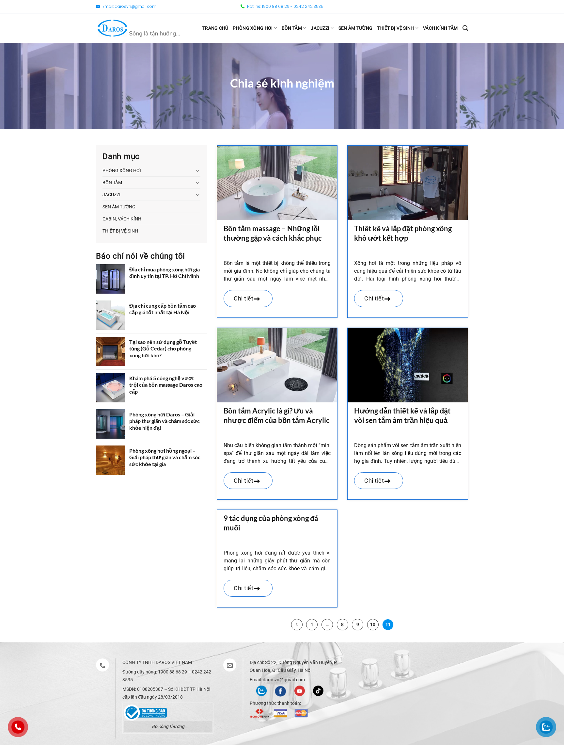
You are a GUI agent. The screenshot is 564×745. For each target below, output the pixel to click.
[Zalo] (261, 690)
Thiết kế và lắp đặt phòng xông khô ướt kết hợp (403, 233)
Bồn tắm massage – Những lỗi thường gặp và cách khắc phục (273, 233)
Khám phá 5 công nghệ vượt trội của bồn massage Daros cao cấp (165, 385)
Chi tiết (244, 298)
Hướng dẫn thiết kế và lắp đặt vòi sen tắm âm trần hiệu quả (402, 415)
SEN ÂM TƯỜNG (355, 28)
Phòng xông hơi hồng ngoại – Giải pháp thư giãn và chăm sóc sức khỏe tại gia (164, 457)
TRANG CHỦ (215, 28)
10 (372, 624)
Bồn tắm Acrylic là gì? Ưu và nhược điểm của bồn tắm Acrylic (277, 415)
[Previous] (297, 624)
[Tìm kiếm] (465, 28)
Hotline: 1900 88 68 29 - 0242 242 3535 (284, 6)
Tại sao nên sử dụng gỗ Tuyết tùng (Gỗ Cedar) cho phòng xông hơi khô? (163, 349)
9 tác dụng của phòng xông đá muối (271, 523)
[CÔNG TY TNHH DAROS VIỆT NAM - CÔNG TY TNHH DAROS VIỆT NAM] (138, 28)
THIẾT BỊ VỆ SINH (395, 28)
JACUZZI (320, 28)
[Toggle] (197, 170)
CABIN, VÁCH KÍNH (121, 218)
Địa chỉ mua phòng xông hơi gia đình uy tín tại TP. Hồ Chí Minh (164, 272)
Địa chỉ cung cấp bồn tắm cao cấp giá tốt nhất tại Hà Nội (162, 309)
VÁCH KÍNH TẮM (440, 28)
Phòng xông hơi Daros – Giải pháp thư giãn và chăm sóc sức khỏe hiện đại (164, 421)
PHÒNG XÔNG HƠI (253, 28)
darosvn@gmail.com (135, 6)
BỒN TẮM (292, 28)
